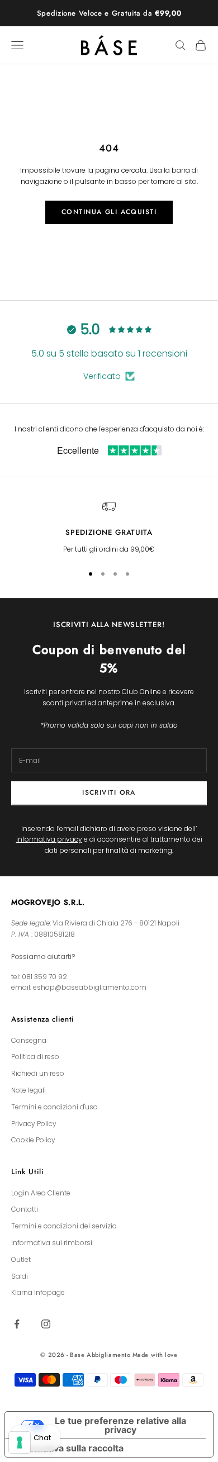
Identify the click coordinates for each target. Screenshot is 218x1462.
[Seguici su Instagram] (45, 1324)
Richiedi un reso (37, 1073)
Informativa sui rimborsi (51, 1242)
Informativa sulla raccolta (69, 1448)
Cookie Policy (33, 1140)
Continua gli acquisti (109, 212)
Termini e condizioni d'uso (54, 1107)
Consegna (28, 1040)
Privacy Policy (33, 1123)
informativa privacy (49, 839)
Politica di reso (35, 1056)
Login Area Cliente (40, 1193)
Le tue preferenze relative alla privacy (120, 1425)
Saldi (19, 1276)
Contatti (24, 1209)
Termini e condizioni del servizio (64, 1226)
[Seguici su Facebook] (16, 1324)
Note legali (28, 1090)
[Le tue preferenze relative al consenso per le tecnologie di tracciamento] (19, 1442)
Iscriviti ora (109, 792)
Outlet (21, 1259)
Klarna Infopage (38, 1292)
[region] (109, 527)
